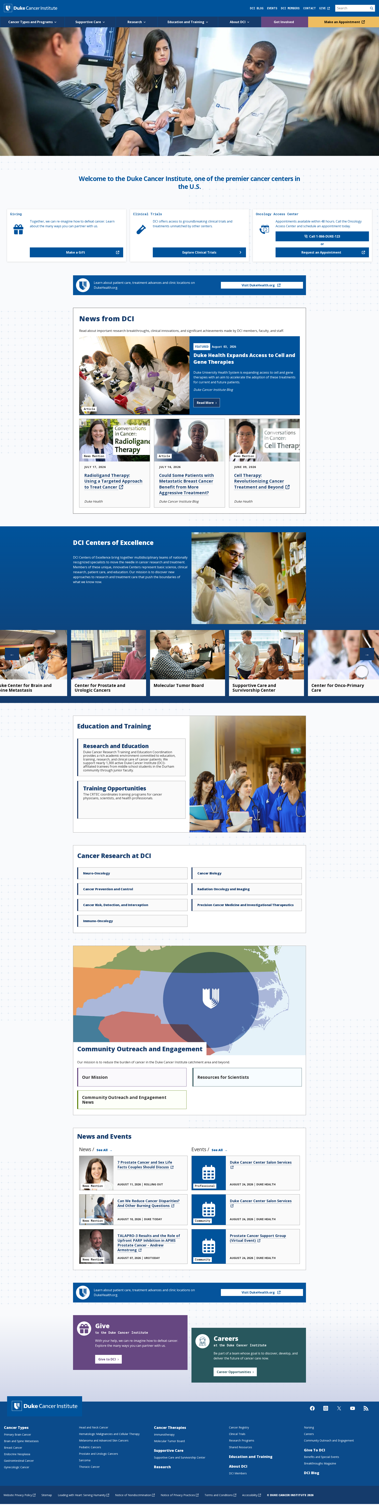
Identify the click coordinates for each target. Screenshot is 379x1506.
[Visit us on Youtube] (352, 1411)
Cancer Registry (239, 1427)
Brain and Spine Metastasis (21, 1441)
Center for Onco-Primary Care (337, 688)
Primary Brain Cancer (17, 1434)
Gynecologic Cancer (16, 1467)
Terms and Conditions (219, 1495)
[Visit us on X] (339, 1411)
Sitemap (46, 1495)
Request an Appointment (321, 252)
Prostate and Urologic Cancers (98, 1454)
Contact (309, 8)
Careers (309, 1434)
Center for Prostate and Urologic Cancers (100, 688)
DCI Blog (257, 8)
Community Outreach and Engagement (329, 1440)
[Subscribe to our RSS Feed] (366, 1411)
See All (102, 1150)
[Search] (355, 8)
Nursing (309, 1427)
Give (323, 8)
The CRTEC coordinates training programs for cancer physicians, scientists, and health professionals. (122, 792)
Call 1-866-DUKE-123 (324, 236)
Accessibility (249, 1495)
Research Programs (241, 1440)
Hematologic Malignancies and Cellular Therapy (109, 1434)
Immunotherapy (164, 1434)
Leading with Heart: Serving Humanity (82, 1495)
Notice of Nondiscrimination (133, 1495)
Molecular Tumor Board (179, 685)
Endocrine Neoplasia (17, 1454)
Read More (205, 403)
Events (272, 8)
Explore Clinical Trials (199, 252)
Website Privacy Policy (18, 1495)
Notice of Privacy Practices (178, 1495)
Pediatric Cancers (90, 1447)
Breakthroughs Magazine (320, 1463)
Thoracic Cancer (89, 1467)
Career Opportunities (234, 1372)
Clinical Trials (237, 1434)
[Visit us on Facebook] (312, 1411)
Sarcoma (84, 1460)
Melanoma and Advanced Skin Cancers (104, 1440)
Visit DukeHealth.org (258, 285)
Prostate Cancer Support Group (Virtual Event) (258, 1238)
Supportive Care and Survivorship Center (254, 688)
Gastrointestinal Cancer (19, 1460)
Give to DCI (107, 1359)
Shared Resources (240, 1447)
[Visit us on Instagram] (325, 1411)
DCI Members (290, 8)
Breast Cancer (13, 1447)
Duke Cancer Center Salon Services (261, 1162)
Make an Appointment (342, 22)
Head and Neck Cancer (93, 1427)
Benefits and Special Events (321, 1457)
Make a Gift (75, 252)
